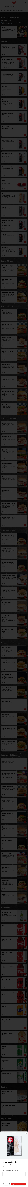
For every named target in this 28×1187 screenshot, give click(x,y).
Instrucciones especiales (10, 1170)
